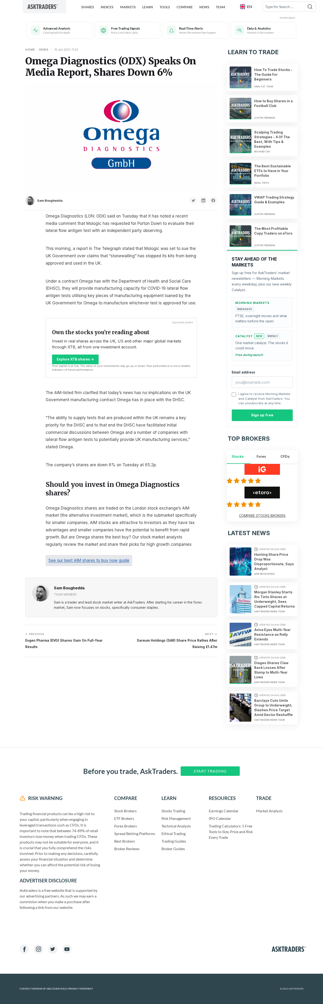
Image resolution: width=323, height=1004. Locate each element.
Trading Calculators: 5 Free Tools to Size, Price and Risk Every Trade (231, 832)
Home (30, 49)
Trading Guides (174, 841)
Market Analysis (269, 811)
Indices (107, 7)
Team (220, 7)
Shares (87, 7)
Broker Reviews (127, 848)
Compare (185, 7)
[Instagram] (38, 949)
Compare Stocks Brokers (262, 516)
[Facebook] (24, 949)
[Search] (310, 6)
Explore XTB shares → (75, 359)
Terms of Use (42, 988)
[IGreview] (244, 481)
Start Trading (210, 771)
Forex (261, 456)
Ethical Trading (174, 833)
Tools (165, 7)
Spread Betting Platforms (134, 833)
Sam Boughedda (50, 200)
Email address (243, 372)
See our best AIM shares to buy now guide (88, 560)
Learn (147, 7)
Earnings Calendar (224, 811)
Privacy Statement (81, 988)
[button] (246, 6)
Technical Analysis (176, 826)
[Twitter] (52, 949)
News (204, 7)
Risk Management (176, 818)
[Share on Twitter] (193, 200)
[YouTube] (67, 949)
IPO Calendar (220, 818)
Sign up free (262, 415)
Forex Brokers (125, 826)
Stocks (238, 456)
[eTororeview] (244, 504)
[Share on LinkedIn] (203, 200)
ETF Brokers (124, 818)
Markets (128, 7)
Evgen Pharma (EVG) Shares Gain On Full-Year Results (64, 640)
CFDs (285, 456)
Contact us (27, 988)
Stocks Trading (173, 811)
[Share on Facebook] (213, 200)
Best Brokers (124, 841)
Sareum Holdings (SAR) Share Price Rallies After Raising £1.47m (177, 640)
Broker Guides (173, 848)
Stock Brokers (125, 811)
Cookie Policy (60, 988)
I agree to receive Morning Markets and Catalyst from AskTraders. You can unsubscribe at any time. (264, 398)
